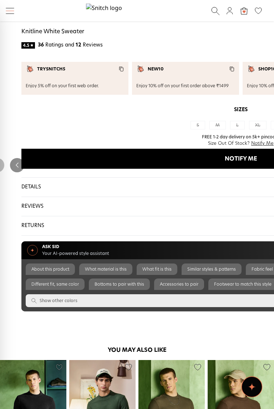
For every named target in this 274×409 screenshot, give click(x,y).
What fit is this (157, 269)
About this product (50, 269)
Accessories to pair (179, 284)
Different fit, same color (55, 284)
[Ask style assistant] (252, 387)
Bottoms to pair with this (119, 284)
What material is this (106, 269)
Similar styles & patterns (211, 269)
